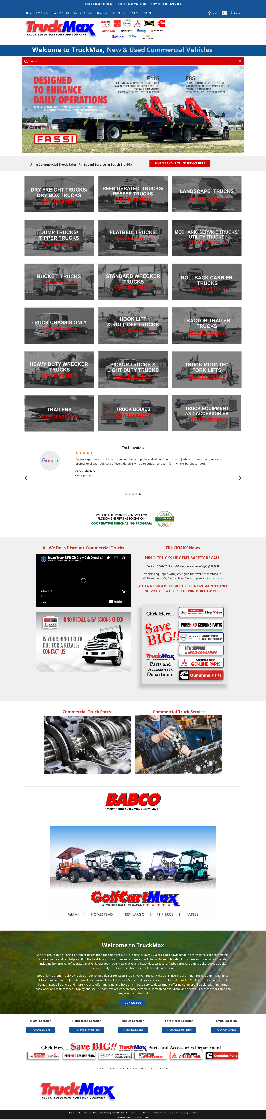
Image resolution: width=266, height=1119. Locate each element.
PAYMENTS (134, 12)
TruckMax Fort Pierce (179, 1029)
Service (88, 12)
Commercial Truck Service (179, 711)
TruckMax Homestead (87, 1029)
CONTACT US (133, 1002)
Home (29, 12)
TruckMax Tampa (225, 1029)
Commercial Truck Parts (86, 711)
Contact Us (118, 12)
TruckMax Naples (133, 1029)
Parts (77, 12)
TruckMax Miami (40, 1029)
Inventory (42, 12)
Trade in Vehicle (61, 12)
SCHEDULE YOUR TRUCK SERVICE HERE (179, 163)
